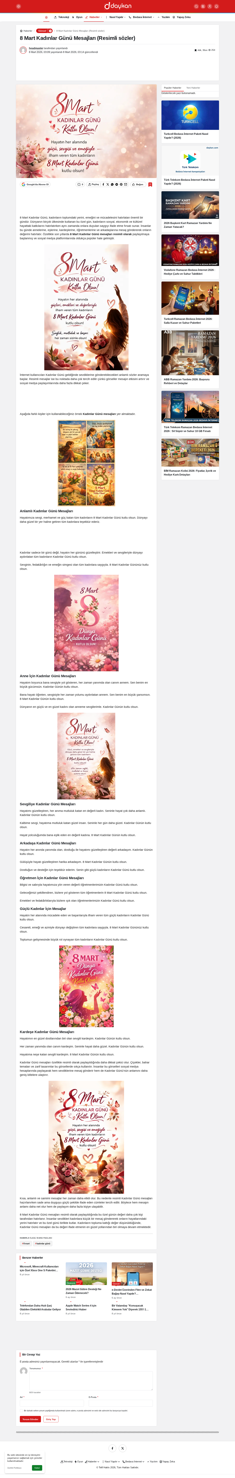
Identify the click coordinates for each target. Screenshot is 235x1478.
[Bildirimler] (216, 6)
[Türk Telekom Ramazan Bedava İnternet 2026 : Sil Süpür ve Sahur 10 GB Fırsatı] (190, 413)
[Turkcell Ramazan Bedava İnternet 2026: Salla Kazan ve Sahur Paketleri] (190, 305)
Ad (22, 1397)
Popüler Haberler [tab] (172, 87)
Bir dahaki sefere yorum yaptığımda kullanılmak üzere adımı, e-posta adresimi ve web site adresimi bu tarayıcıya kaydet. (76, 1411)
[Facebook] (112, 1448)
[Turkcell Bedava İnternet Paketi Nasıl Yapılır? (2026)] (190, 122)
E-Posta (93, 1397)
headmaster (36, 48)
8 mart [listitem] (26, 1243)
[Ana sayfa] (46, 17)
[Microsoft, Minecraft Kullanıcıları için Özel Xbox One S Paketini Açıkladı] (40, 1280)
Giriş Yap (51, 1419)
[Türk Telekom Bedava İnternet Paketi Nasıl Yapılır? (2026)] (190, 167)
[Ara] (196, 6)
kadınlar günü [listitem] (42, 1243)
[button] (203, 6)
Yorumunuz (36, 1368)
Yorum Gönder (30, 1419)
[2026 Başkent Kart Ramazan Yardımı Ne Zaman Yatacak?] (190, 211)
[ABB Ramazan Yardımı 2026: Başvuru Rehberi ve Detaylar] (190, 359)
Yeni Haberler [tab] (193, 87)
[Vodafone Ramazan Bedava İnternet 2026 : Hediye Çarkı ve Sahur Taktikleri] (190, 257)
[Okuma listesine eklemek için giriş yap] (150, 184)
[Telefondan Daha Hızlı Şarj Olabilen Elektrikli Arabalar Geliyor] (40, 1308)
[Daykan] (117, 6)
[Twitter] (122, 1448)
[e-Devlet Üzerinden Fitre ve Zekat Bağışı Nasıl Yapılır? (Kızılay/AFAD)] (132, 1280)
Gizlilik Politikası (14, 1468)
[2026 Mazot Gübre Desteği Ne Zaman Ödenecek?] (86, 1280)
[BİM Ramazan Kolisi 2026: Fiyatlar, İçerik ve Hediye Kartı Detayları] (190, 459)
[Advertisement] (117, 66)
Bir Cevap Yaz (31, 1354)
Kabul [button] (37, 1468)
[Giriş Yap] (209, 6)
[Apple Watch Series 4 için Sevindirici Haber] (86, 1308)
